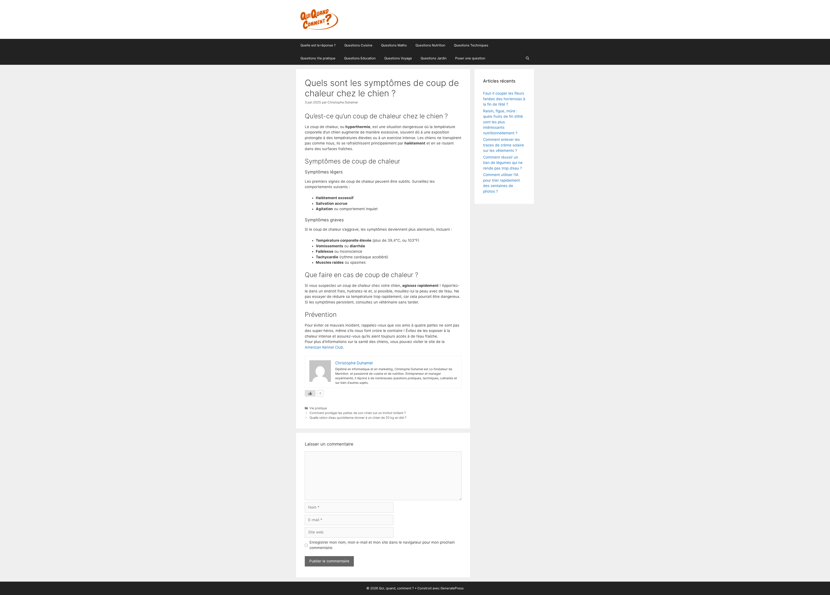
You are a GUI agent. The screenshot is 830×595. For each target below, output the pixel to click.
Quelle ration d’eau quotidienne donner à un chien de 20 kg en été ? (358, 417)
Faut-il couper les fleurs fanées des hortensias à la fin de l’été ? (504, 98)
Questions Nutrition (430, 45)
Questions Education (360, 58)
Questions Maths (394, 45)
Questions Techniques (471, 45)
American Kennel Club (324, 347)
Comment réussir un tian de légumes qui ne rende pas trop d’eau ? (503, 162)
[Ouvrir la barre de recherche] (527, 58)
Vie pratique (318, 408)
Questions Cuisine (358, 45)
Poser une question (470, 58)
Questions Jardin (434, 58)
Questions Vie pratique (317, 58)
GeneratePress (452, 588)
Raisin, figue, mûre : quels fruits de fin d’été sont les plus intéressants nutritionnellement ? (503, 122)
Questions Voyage (398, 58)
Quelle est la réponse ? (318, 45)
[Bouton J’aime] (310, 393)
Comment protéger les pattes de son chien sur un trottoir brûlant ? (358, 413)
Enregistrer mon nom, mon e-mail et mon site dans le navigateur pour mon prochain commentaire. (382, 545)
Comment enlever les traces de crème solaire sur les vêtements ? (503, 145)
